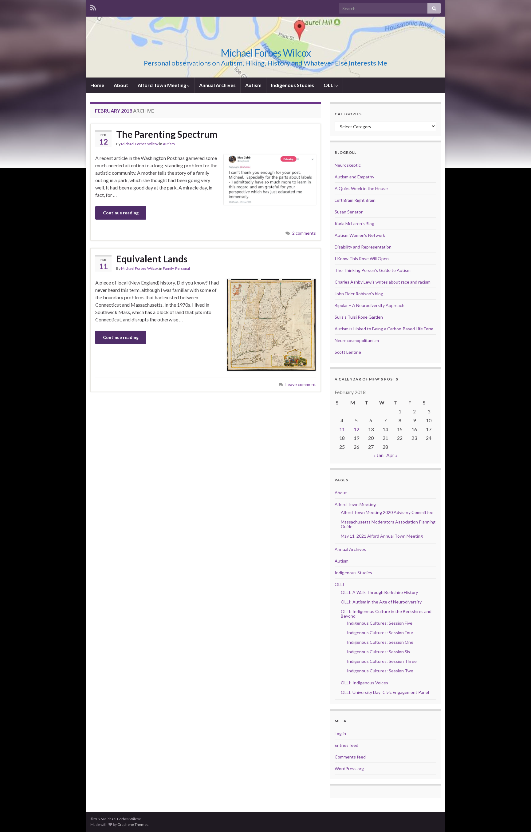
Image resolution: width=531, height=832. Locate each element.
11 (342, 429)
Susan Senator (349, 211)
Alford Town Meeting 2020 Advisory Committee (387, 512)
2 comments (304, 233)
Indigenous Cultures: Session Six (378, 651)
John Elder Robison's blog (359, 293)
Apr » (392, 455)
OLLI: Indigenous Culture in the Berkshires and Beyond (386, 614)
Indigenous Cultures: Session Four (380, 632)
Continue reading (121, 212)
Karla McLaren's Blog (354, 223)
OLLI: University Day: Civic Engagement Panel (385, 692)
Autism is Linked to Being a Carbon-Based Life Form (384, 328)
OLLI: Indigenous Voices (364, 682)
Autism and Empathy (354, 176)
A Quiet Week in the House (361, 188)
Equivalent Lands (151, 258)
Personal (182, 268)
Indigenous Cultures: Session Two (380, 670)
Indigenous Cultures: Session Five (379, 623)
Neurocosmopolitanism (357, 340)
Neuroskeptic (348, 165)
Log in (340, 733)
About (121, 85)
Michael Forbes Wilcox (266, 53)
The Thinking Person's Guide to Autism (373, 270)
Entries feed (346, 745)
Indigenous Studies (292, 85)
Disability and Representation (363, 246)
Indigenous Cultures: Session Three (382, 661)
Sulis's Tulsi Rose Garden (359, 317)
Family (168, 268)
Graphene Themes (132, 824)
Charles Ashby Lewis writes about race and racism (383, 282)
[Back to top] (517, 818)
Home (97, 85)
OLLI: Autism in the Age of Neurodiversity (381, 601)
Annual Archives (217, 85)
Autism (253, 85)
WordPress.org (349, 768)
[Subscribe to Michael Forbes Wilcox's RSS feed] (93, 6)
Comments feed (350, 756)
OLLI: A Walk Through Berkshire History (379, 592)
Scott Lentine (348, 352)
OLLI (330, 85)
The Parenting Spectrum (167, 134)
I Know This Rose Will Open (362, 258)
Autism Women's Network (360, 235)
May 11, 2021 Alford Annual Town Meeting (382, 536)
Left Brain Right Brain (355, 200)
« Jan (378, 455)
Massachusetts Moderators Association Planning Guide (388, 524)
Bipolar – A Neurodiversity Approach (369, 305)
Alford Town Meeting (162, 85)
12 (356, 429)
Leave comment (300, 384)
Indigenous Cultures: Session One (380, 642)
